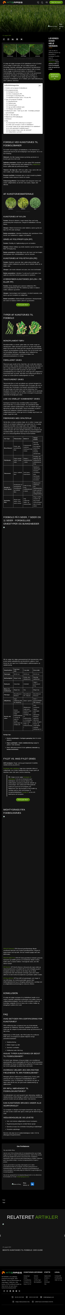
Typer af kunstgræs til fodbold (14, 99)
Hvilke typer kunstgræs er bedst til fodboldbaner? (20, 124)
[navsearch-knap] (42, 3)
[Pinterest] (13, 1291)
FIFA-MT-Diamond (8, 948)
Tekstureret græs (12, 105)
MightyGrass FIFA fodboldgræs (14, 116)
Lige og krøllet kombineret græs (16, 107)
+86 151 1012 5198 (33, 1297)
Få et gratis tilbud (23, 305)
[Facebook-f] (4, 1291)
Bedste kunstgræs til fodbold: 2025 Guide (23, 1250)
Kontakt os (25, 792)
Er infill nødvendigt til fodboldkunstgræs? (18, 128)
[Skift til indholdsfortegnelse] (39, 85)
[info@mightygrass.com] (41, 1297)
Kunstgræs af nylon (13, 92)
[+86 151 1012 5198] (26, 1297)
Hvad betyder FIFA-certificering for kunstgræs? (20, 122)
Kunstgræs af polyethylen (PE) (16, 95)
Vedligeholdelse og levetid (14, 132)
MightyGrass (36, 164)
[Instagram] (7, 1291)
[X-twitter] (19, 1291)
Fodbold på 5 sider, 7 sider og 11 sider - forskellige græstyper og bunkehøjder (23, 111)
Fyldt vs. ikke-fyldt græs (12, 114)
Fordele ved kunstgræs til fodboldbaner (16, 88)
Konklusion (9, 118)
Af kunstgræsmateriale (12, 90)
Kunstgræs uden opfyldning (11, 768)
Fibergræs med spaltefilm (14, 108)
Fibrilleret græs (12, 103)
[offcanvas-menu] (46, 2)
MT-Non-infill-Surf (8, 978)
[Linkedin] (10, 1291)
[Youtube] (16, 1291)
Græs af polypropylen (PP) (15, 93)
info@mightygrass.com (23, 1176)
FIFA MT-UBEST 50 (9, 958)
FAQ (7, 121)
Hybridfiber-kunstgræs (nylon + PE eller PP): (19, 97)
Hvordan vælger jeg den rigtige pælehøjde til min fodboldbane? (24, 126)
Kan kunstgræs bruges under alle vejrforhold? (19, 130)
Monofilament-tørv (12, 101)
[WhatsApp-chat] (38, 2)
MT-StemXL (6, 967)
